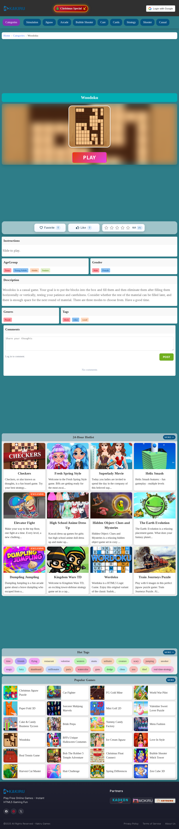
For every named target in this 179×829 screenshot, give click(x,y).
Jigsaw (49, 22)
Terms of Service (152, 823)
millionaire (53, 669)
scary (136, 661)
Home (6, 35)
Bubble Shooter (84, 22)
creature (123, 661)
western (80, 661)
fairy (21, 669)
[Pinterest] (13, 811)
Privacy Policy (131, 823)
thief (144, 669)
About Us (170, 823)
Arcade (64, 22)
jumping (150, 661)
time (8, 661)
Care (103, 22)
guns (97, 669)
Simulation (32, 22)
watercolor (83, 669)
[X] (21, 811)
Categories (11, 22)
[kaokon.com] (120, 801)
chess (122, 669)
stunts (94, 661)
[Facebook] (6, 811)
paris (68, 669)
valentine (65, 661)
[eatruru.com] (165, 801)
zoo (133, 669)
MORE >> (169, 437)
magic (9, 669)
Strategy (131, 22)
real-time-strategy (162, 669)
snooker (165, 661)
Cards (116, 22)
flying (34, 661)
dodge (110, 669)
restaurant (49, 661)
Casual (163, 22)
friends (20, 661)
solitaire (108, 661)
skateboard (36, 669)
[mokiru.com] (142, 801)
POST (166, 357)
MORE (170, 680)
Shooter (147, 22)
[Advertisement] (89, 65)
